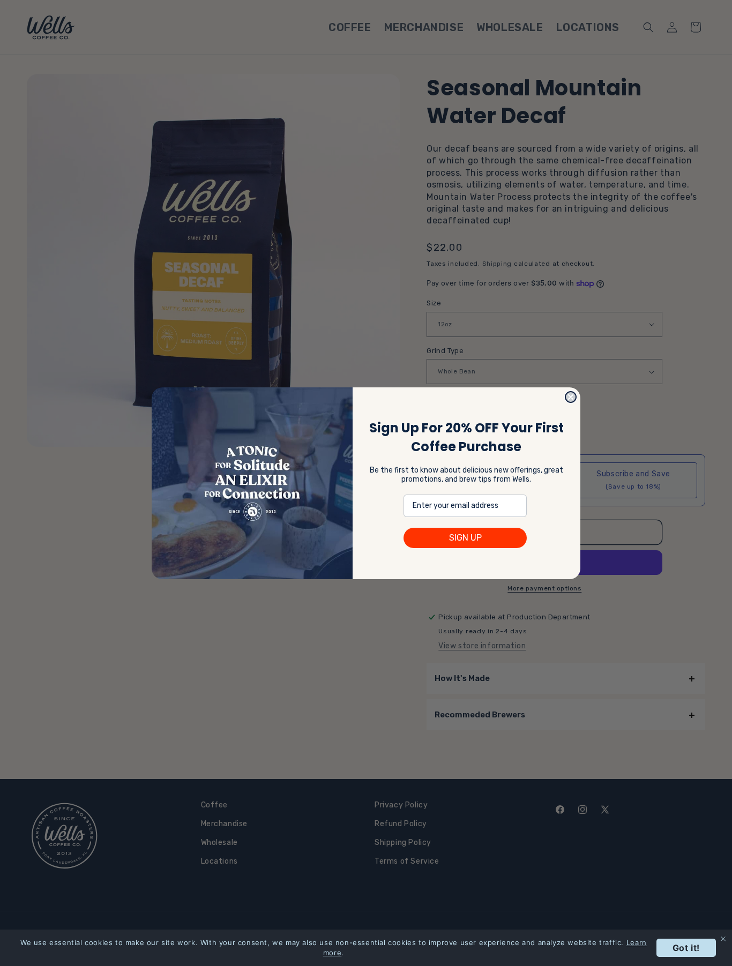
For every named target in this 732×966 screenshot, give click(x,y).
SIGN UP (465, 538)
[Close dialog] (570, 397)
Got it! (686, 947)
